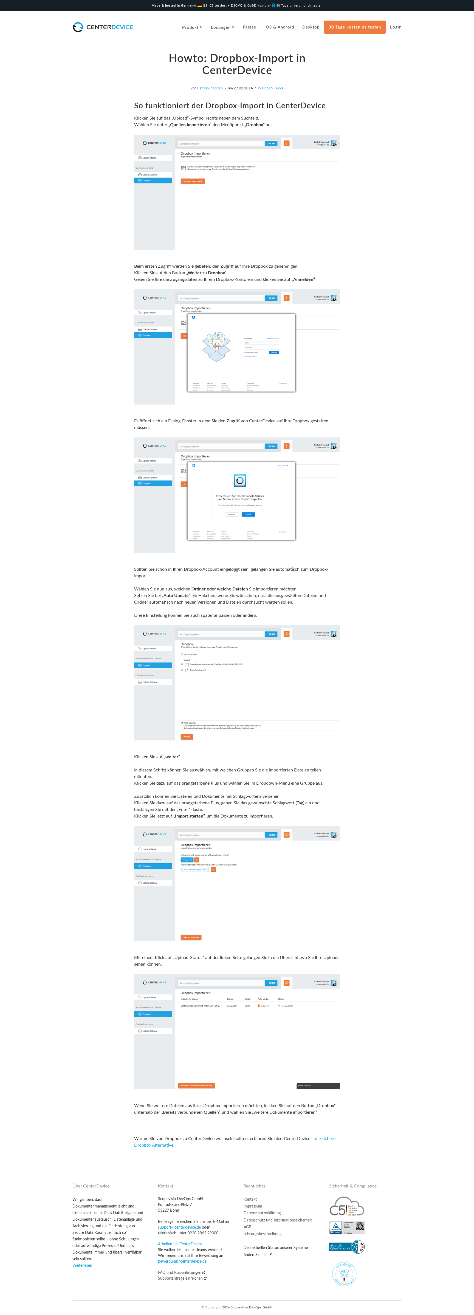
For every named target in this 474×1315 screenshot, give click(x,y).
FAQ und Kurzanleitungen (179, 1273)
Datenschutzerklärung (262, 1213)
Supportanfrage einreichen (180, 1278)
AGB (247, 1227)
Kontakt (250, 1199)
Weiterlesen (82, 1266)
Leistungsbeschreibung (262, 1234)
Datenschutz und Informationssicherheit (278, 1220)
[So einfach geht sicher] (103, 27)
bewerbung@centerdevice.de (182, 1261)
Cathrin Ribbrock (210, 88)
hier (264, 1255)
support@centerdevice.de (179, 1227)
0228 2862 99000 (203, 1233)
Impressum (253, 1206)
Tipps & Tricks (272, 88)
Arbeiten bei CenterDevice (180, 1244)
